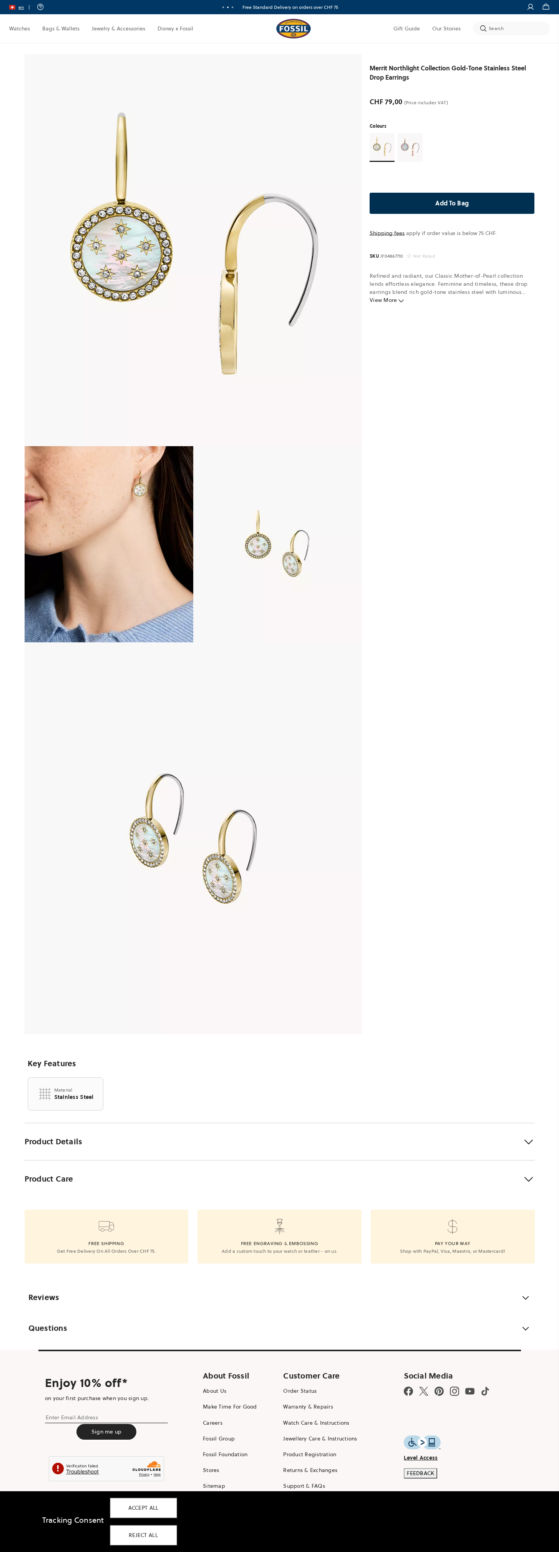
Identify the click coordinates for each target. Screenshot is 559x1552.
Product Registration (309, 1454)
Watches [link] (19, 28)
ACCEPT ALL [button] (143, 1508)
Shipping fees (387, 233)
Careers (212, 1423)
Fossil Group (219, 1438)
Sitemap (214, 1486)
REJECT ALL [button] (143, 1535)
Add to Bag (452, 203)
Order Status (300, 1391)
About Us (214, 1391)
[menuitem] (19, 28)
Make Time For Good (230, 1406)
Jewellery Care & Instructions (320, 1438)
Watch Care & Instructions (316, 1423)
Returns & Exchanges (310, 1470)
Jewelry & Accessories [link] (118, 28)
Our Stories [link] (446, 28)
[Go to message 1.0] (223, 7)
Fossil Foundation (225, 1454)
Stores (211, 1470)
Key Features (52, 1063)
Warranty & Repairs (308, 1406)
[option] (193, 250)
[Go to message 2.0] (228, 7)
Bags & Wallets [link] (61, 28)
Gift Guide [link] (406, 28)
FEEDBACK (420, 1473)
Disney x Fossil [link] (175, 28)
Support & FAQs (304, 1486)
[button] (22, 7)
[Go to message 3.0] (232, 7)
